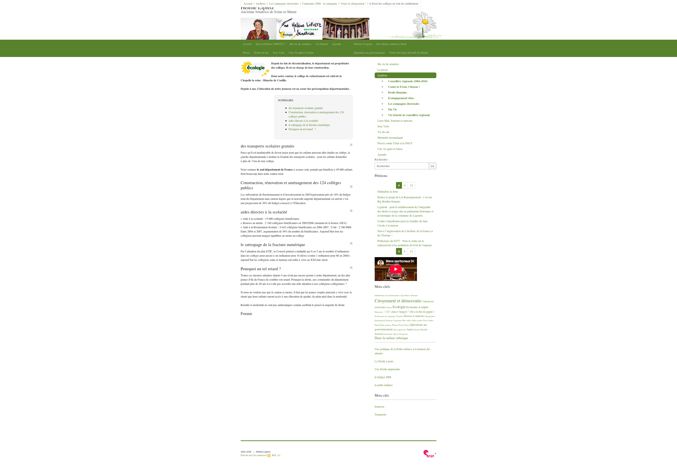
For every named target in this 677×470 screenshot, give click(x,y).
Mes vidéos (406, 320)
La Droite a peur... (385, 361)
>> (432, 166)
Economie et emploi (417, 307)
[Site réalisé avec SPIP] (429, 453)
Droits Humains (397, 92)
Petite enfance (385, 325)
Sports (395, 334)
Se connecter (260, 455)
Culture (389, 307)
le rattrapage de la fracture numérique (309, 125)
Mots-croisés (417, 320)
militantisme (380, 295)
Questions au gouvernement (369, 52)
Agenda (336, 44)
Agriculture (405, 295)
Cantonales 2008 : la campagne (319, 3)
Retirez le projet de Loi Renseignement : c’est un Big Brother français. (404, 199)
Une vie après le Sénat (301, 52)
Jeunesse (389, 320)
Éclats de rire (261, 52)
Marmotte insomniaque (390, 137)
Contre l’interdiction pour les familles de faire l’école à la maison (402, 223)
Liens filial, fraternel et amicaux (395, 120)
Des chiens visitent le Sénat (391, 44)
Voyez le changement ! (353, 3)
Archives (261, 3)
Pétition (395, 325)
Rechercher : (382, 159)
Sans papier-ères (399, 329)
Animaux (414, 295)
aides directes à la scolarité (303, 120)
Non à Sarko (428, 320)
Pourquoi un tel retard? (302, 129)
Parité (377, 325)
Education (379, 312)
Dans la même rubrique (391, 337)
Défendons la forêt (387, 191)
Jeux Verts (278, 52)
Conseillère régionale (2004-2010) (408, 81)
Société (423, 329)
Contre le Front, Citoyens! (404, 87)
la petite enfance (384, 385)
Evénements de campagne (385, 316)
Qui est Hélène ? (270, 44)
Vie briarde (321, 44)
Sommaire (388, 334)
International (380, 320)
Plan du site (246, 455)
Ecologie (399, 306)
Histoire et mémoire (414, 316)
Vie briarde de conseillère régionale (409, 115)
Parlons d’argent (363, 44)
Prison (407, 325)
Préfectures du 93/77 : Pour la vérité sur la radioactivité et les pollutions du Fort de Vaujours (404, 243)
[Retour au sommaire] (351, 144)
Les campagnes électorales (284, 3)
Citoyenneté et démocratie (398, 301)
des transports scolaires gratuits (306, 108)
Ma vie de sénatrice (300, 44)
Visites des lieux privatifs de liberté (408, 52)
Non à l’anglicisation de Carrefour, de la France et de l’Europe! (405, 233)
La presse (382, 69)
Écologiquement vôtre (401, 98)
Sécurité (416, 329)
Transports (403, 334)
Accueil (247, 44)
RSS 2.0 (275, 455)
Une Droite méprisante (387, 369)
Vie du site (383, 132)
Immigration (430, 316)
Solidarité (379, 333)
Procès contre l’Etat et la (394, 143)
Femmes (400, 316)
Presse (246, 52)
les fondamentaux (392, 295)
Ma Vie (392, 109)
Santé (410, 329)
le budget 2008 (383, 377)
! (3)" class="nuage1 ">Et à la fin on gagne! (409, 311)
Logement (397, 320)
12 (411, 185)
